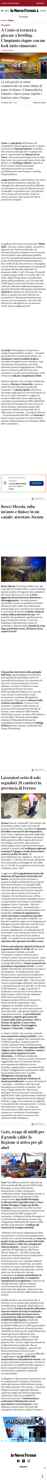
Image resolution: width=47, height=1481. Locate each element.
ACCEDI (43, 11)
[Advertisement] (20, 124)
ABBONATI (40, 3)
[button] (23, 1428)
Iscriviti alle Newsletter (10, 3)
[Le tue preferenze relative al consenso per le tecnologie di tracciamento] (42, 1476)
